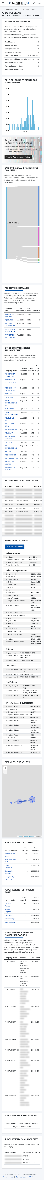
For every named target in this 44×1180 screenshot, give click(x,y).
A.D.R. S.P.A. (9, 433)
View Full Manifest (15, 546)
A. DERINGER (9, 409)
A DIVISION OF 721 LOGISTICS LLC (10, 382)
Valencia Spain (10, 922)
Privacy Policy (8, 1177)
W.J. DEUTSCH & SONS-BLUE (10, 330)
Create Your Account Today (18, 157)
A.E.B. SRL (8, 451)
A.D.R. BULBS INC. (11, 429)
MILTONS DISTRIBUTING (10, 324)
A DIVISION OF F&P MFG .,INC (10, 389)
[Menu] (3, 3)
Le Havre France (8, 904)
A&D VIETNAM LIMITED (10, 463)
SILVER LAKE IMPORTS (9, 315)
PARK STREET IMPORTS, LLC (10, 336)
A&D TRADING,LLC (11, 458)
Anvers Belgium (8, 910)
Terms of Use (21, 1177)
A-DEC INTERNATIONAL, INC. (11, 402)
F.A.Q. (31, 1177)
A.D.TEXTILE (9, 442)
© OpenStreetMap (28, 836)
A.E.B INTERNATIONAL (11, 446)
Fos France (9, 915)
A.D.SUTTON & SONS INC (10, 437)
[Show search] (33, 3)
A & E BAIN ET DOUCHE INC (10, 375)
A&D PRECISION (10, 455)
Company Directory (13, 9)
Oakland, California (8, 866)
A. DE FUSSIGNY (13, 223)
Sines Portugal (10, 918)
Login (40, 3)
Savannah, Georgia (8, 872)
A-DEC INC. (9, 397)
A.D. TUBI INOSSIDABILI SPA (11, 413)
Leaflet (20, 836)
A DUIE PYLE (9, 394)
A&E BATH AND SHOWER (10, 468)
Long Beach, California (9, 878)
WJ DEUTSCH (9, 320)
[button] (5, 768)
